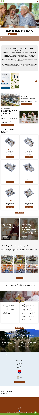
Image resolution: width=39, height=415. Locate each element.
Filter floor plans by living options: (4, 132)
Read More (5, 237)
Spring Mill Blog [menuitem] (4, 393)
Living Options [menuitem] (4, 389)
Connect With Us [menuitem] (4, 395)
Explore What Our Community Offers (19, 349)
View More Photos (19, 278)
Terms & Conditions (19, 405)
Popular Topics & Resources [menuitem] (6, 391)
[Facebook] (19, 411)
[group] (19, 81)
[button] (3, 81)
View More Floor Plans (19, 212)
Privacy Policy (19, 403)
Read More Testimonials (19, 327)
